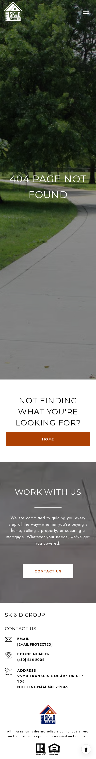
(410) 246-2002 (30, 659)
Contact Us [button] (48, 571)
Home (48, 439)
